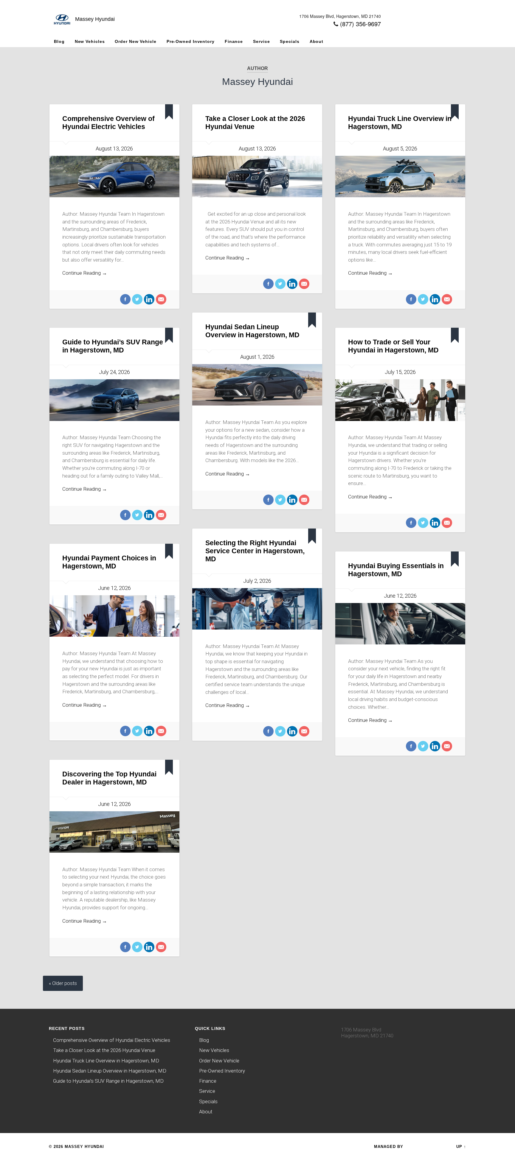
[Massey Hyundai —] (62, 26)
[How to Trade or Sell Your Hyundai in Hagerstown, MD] (400, 400)
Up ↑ (461, 1146)
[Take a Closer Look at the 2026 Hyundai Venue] (257, 176)
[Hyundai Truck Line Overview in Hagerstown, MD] (400, 176)
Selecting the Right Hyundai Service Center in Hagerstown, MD (255, 551)
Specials (289, 41)
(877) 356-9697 (360, 23)
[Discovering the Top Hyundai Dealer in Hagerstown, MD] (114, 832)
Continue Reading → (84, 273)
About (317, 41)
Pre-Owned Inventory (191, 41)
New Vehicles (90, 41)
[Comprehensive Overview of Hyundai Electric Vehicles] (114, 176)
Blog (59, 41)
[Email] (160, 300)
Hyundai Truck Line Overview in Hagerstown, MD (106, 1061)
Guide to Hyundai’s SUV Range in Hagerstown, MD (108, 1081)
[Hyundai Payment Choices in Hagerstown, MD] (114, 616)
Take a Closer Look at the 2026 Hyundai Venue (104, 1050)
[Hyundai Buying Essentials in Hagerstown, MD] (400, 623)
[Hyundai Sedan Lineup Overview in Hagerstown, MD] (257, 384)
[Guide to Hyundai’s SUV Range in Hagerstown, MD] (114, 400)
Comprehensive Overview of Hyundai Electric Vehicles (111, 1040)
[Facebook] (125, 300)
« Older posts (63, 983)
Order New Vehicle (135, 41)
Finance (234, 41)
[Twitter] (136, 300)
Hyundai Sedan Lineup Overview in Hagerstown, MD (109, 1071)
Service (261, 41)
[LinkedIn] (148, 300)
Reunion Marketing (428, 1146)
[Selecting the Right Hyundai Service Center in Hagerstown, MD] (257, 609)
